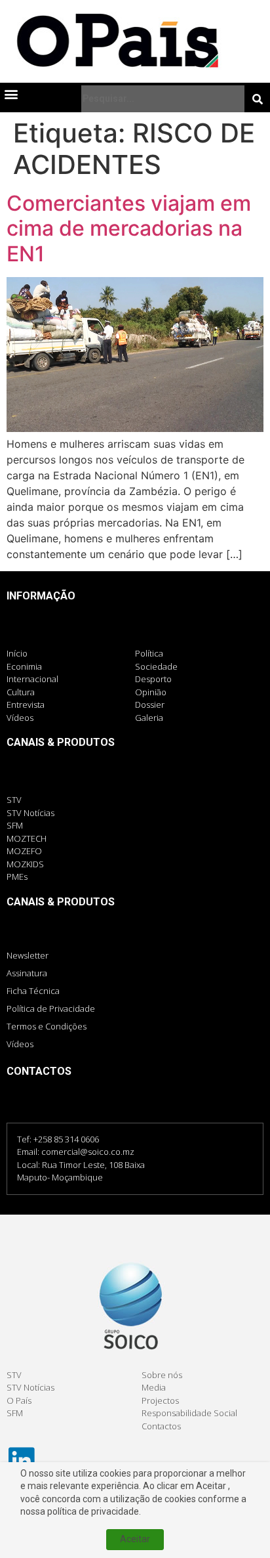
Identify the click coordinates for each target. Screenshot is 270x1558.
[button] (11, 93)
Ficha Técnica (33, 991)
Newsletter (27, 955)
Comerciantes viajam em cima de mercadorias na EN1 (129, 228)
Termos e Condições (47, 1026)
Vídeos (20, 1044)
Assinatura (27, 973)
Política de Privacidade (51, 1008)
